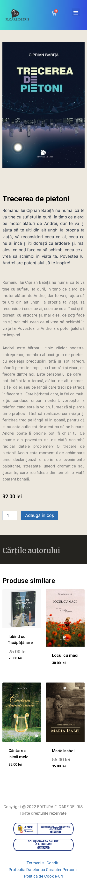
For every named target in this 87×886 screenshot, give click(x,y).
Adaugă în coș (39, 515)
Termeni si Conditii (43, 862)
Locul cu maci (65, 655)
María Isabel (63, 750)
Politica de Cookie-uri (43, 876)
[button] (76, 12)
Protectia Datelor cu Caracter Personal (44, 869)
